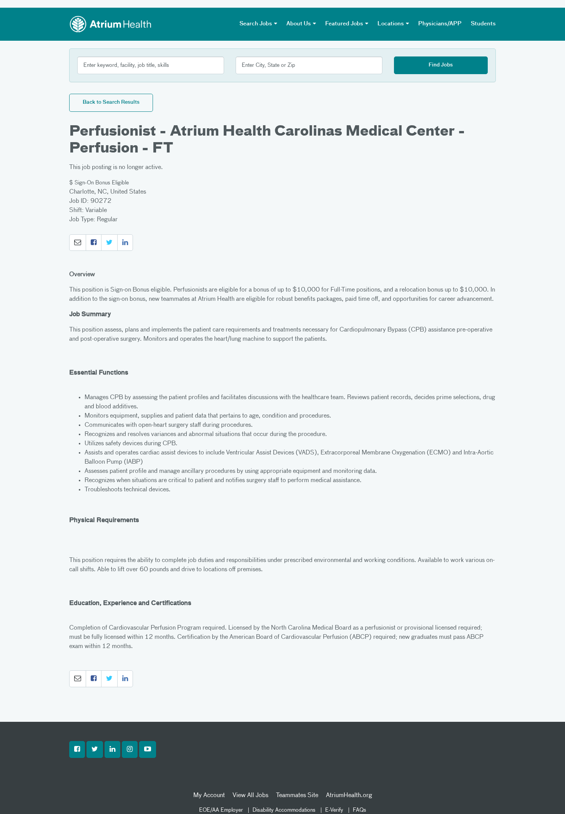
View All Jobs (250, 795)
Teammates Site (297, 795)
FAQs (359, 810)
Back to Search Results (111, 102)
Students (483, 24)
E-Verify (334, 810)
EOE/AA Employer (221, 810)
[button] (77, 242)
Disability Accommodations (284, 810)
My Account (209, 795)
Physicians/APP (440, 24)
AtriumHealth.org (349, 795)
